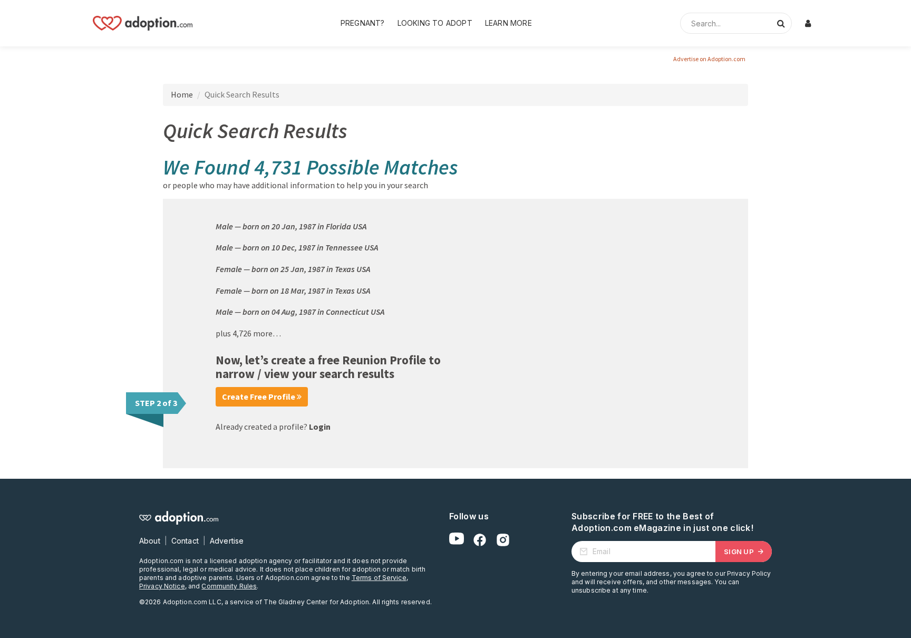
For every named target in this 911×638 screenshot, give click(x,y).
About (149, 540)
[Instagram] (503, 540)
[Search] (780, 23)
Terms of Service (379, 578)
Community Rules (229, 586)
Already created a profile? (273, 426)
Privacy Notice (162, 586)
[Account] (807, 23)
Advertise (227, 540)
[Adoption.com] (142, 23)
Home (182, 94)
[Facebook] (479, 540)
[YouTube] (456, 540)
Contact (185, 540)
